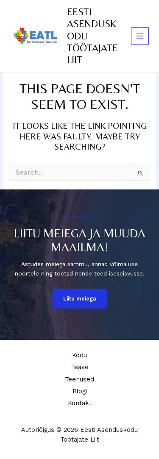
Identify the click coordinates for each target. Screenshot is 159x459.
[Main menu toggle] (140, 36)
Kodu (79, 355)
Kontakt (80, 403)
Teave (80, 367)
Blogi (80, 391)
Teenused (79, 379)
